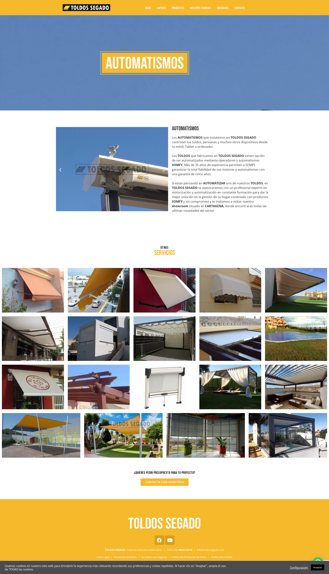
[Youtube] (170, 540)
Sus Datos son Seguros (154, 557)
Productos (178, 8)
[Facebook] (159, 540)
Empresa (161, 8)
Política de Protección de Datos (189, 557)
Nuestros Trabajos (200, 8)
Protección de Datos (125, 557)
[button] (60, 169)
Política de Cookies (221, 557)
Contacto (239, 8)
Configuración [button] (299, 567)
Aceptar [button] (317, 567)
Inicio (148, 8)
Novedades (223, 8)
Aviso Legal (103, 557)
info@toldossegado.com (210, 550)
